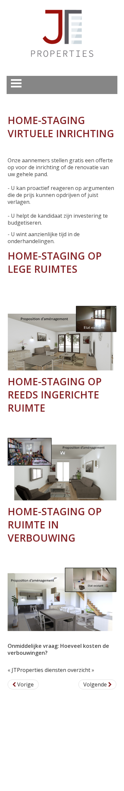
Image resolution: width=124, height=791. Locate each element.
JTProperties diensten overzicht (51, 670)
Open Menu (16, 83)
